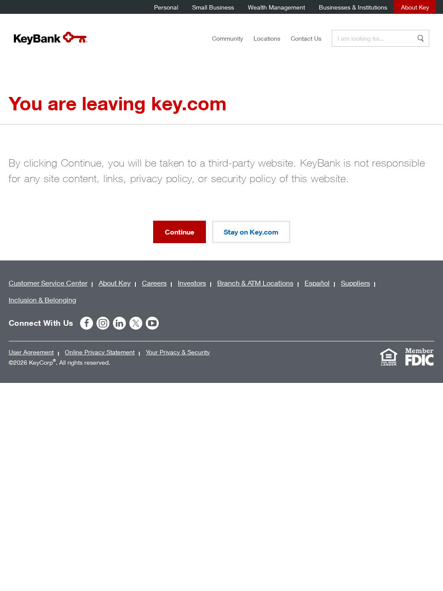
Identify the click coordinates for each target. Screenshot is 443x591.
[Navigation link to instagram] (102, 323)
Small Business (213, 7)
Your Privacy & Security (178, 352)
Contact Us (306, 38)
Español (317, 283)
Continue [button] (179, 232)
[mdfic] (419, 357)
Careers (154, 283)
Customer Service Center (48, 283)
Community (227, 38)
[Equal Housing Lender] (388, 357)
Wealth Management (276, 7)
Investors (192, 283)
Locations (267, 38)
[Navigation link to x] (135, 323)
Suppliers (355, 283)
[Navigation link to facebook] (86, 323)
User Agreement (31, 352)
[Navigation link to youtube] (152, 323)
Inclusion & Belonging (42, 300)
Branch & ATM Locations (255, 283)
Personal (166, 7)
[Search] (420, 38)
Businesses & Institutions (353, 7)
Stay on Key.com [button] (251, 232)
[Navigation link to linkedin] (119, 323)
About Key (415, 7)
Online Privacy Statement (100, 352)
